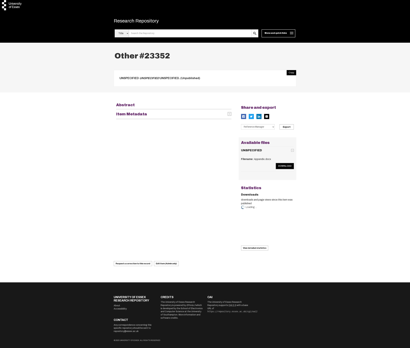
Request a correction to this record (133, 263)
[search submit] (254, 33)
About (117, 305)
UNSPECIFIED (251, 150)
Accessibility (120, 309)
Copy (290, 72)
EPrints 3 (190, 305)
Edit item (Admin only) (166, 263)
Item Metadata (131, 114)
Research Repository (136, 20)
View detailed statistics (254, 248)
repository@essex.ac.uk (126, 331)
